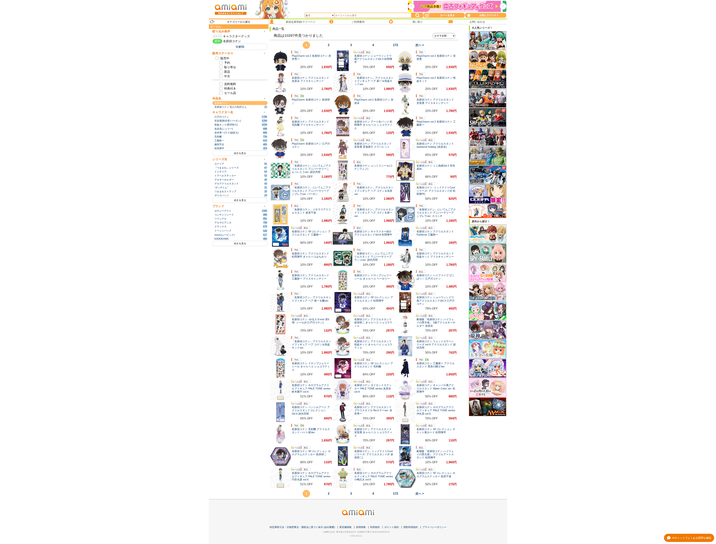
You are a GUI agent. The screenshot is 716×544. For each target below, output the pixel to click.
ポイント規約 (391, 527)
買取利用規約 (410, 527)
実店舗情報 (345, 527)
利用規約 (375, 527)
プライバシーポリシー (434, 527)
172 (395, 45)
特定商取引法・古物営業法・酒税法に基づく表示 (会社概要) (302, 527)
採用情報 (361, 527)
